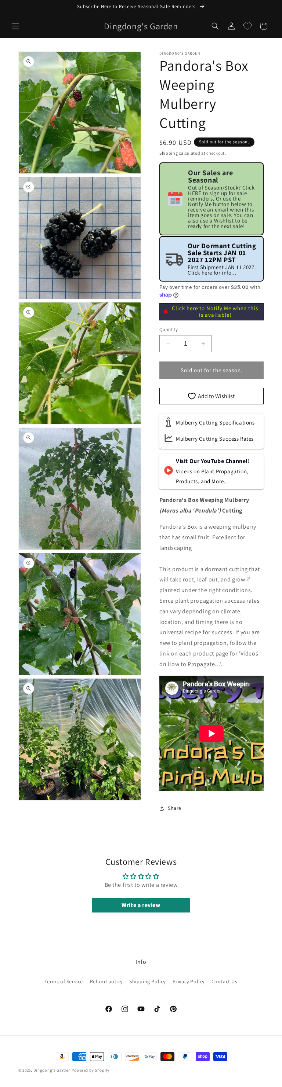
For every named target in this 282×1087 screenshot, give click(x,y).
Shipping (168, 153)
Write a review (141, 905)
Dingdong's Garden (52, 1070)
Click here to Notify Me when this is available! (215, 311)
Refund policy (106, 981)
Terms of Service (63, 981)
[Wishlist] (247, 26)
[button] (15, 26)
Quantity (168, 329)
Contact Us (225, 981)
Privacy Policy (189, 981)
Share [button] (174, 808)
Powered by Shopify (90, 1070)
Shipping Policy (147, 981)
